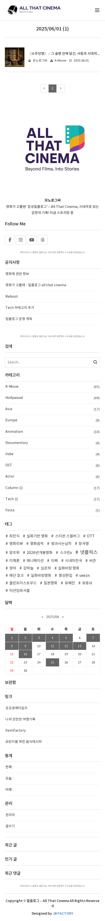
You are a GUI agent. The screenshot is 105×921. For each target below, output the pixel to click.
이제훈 (14, 561)
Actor (52, 476)
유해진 (70, 583)
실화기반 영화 (37, 536)
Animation (52, 432)
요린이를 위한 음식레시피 (23, 742)
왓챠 (12, 568)
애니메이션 (35, 561)
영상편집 (65, 576)
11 (52, 646)
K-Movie (60, 61)
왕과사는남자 (61, 544)
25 (52, 662)
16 (25, 654)
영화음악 (37, 544)
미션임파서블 (19, 591)
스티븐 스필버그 (67, 536)
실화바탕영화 (41, 576)
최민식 (14, 536)
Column (52, 488)
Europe (52, 420)
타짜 (54, 561)
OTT (90, 536)
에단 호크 (16, 576)
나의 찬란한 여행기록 (20, 719)
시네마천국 (73, 561)
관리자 (10, 815)
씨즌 (92, 561)
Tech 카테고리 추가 (19, 308)
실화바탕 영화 (68, 568)
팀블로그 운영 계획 (18, 319)
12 (66, 646)
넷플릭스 (89, 552)
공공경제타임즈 (16, 708)
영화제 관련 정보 (17, 274)
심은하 (46, 568)
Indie (52, 454)
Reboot (11, 297)
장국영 (84, 544)
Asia (52, 409)
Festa (52, 510)
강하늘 (28, 568)
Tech (52, 499)
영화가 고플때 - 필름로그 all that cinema (35, 285)
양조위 (14, 553)
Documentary (52, 443)
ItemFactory (15, 731)
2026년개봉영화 (39, 553)
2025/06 (52, 617)
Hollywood (52, 398)
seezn (84, 576)
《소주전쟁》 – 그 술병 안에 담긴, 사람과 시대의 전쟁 (66, 54)
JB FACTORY (63, 914)
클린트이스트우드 (23, 583)
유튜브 (87, 583)
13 (79, 646)
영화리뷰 (16, 544)
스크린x (66, 553)
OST (52, 465)
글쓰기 (10, 826)
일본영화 (50, 583)
